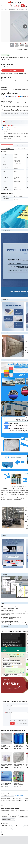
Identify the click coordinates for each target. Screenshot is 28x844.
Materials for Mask (17, 798)
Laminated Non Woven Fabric (8, 819)
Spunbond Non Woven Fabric (21, 9)
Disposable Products (5, 798)
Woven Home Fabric (17, 828)
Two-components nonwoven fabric (19, 802)
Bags (2, 802)
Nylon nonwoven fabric (17, 800)
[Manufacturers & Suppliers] (14, 2)
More (2, 834)
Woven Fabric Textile (6, 828)
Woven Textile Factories (18, 825)
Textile (6, 9)
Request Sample (22, 73)
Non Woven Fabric (12, 9)
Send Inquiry (13, 70)
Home (2, 9)
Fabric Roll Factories (6, 825)
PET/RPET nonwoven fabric (7, 800)
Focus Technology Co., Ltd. (16, 838)
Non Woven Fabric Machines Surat (9, 816)
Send (12, 723)
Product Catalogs (19, 795)
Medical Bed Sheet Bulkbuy (19, 832)
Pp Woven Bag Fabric (6, 832)
